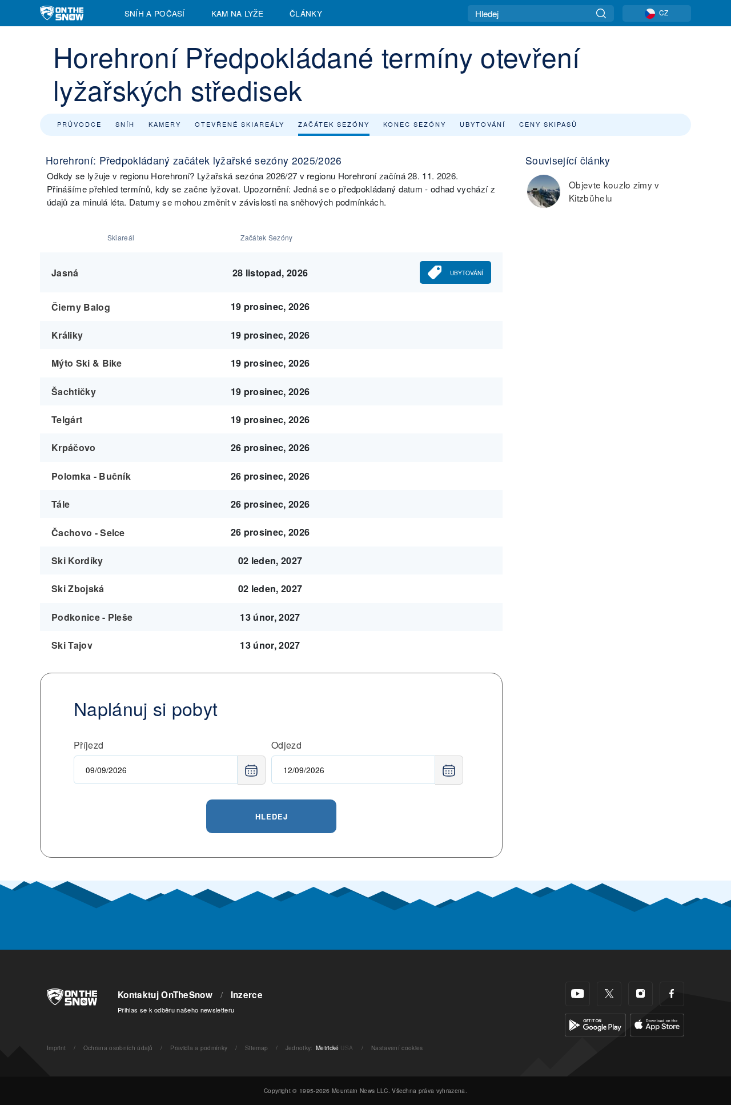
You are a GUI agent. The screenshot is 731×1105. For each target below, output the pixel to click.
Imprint (56, 1047)
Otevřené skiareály (239, 123)
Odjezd (286, 745)
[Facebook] (672, 994)
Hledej (271, 816)
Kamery (164, 123)
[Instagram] (640, 994)
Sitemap (256, 1047)
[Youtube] (577, 994)
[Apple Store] (657, 1024)
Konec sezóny (414, 123)
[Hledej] (601, 13)
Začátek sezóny (333, 123)
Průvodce (79, 123)
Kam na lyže (237, 13)
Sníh (125, 123)
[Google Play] (595, 1024)
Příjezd (88, 745)
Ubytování (482, 123)
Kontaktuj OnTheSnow (165, 995)
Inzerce (247, 995)
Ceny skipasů (548, 123)
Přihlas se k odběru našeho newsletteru (176, 1009)
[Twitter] (609, 994)
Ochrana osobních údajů (118, 1047)
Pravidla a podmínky (198, 1047)
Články (306, 13)
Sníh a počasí (154, 13)
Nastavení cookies (397, 1047)
